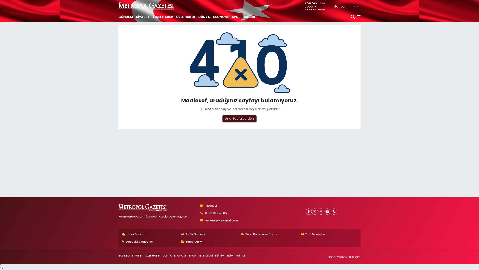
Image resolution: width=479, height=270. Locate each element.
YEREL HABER (162, 17)
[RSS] (334, 211)
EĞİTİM (219, 255)
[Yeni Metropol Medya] (146, 6)
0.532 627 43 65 (216, 213)
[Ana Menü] (358, 17)
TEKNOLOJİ (206, 255)
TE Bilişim (355, 257)
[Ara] (353, 17)
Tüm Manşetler (315, 234)
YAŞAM (240, 255)
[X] (315, 211)
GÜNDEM (125, 17)
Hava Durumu (136, 234)
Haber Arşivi (194, 242)
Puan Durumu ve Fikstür (261, 234)
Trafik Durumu (195, 234)
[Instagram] (321, 211)
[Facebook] (309, 211)
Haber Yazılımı (337, 257)
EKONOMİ (221, 17)
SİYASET (142, 17)
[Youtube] (327, 211)
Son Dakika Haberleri (139, 242)
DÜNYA (204, 17)
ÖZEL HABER (185, 17)
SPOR (236, 17)
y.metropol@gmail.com (221, 220)
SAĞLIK (249, 17)
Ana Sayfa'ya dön (239, 118)
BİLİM (230, 255)
